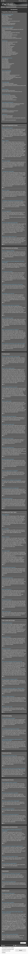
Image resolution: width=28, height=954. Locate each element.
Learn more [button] (8, 952)
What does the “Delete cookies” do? (8, 24)
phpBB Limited (11, 895)
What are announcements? (7, 64)
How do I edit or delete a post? (7, 43)
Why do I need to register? (6, 15)
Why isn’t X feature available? (7, 116)
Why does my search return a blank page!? (9, 97)
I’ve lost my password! (6, 22)
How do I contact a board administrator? (9, 120)
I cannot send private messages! (7, 83)
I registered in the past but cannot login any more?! (11, 21)
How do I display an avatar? (7, 36)
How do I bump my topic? (6, 55)
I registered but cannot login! (7, 18)
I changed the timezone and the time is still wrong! (11, 32)
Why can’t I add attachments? (7, 49)
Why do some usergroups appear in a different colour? (11, 77)
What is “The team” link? (6, 79)
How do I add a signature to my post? (8, 44)
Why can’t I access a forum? (7, 48)
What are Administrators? (6, 71)
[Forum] (14, 3)
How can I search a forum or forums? (8, 95)
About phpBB (13, 898)
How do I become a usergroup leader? (9, 76)
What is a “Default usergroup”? (7, 78)
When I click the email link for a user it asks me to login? (12, 38)
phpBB (5, 300)
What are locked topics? (6, 66)
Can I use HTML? (5, 60)
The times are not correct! (6, 31)
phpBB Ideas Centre (7, 906)
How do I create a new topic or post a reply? (10, 42)
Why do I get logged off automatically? (8, 23)
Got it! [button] (20, 950)
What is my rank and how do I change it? (9, 37)
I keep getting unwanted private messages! (9, 84)
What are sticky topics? (6, 65)
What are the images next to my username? (9, 34)
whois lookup (9, 917)
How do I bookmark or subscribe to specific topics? (11, 104)
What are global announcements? (8, 63)
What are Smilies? (5, 61)
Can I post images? (5, 62)
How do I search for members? (7, 98)
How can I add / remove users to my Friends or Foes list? (12, 91)
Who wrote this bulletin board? (7, 115)
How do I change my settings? (7, 28)
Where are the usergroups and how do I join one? (11, 75)
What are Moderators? (6, 72)
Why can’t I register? (5, 17)
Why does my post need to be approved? (9, 54)
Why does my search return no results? (9, 96)
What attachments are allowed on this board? (10, 110)
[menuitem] (17, 945)
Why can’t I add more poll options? (8, 46)
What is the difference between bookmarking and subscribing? (13, 103)
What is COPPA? (5, 16)
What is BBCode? (5, 59)
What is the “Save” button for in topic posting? (10, 53)
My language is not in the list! (7, 33)
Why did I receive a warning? (7, 50)
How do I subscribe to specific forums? (9, 105)
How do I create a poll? (6, 45)
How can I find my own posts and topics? (9, 99)
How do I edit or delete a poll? (7, 47)
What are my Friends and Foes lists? (8, 90)
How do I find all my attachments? (8, 111)
